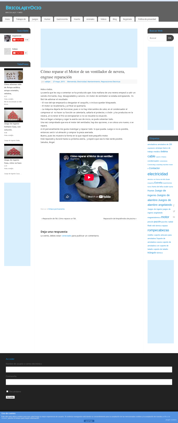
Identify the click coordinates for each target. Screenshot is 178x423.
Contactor (154, 168)
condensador (153, 161)
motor (165, 217)
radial (170, 222)
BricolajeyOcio (23, 7)
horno (149, 187)
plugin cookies (171, 420)
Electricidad (82, 81)
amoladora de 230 (165, 144)
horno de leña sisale (160, 187)
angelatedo (151, 148)
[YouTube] (174, 217)
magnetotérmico (154, 218)
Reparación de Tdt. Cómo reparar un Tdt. (59, 218)
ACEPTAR (89, 421)
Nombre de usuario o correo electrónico (24, 364)
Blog (115, 19)
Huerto (77, 19)
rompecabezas (158, 230)
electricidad (158, 174)
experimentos (167, 183)
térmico (160, 253)
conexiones (163, 161)
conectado (66, 235)
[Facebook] (174, 205)
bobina (164, 151)
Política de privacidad (147, 19)
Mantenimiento (93, 81)
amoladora (152, 144)
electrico (150, 179)
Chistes (163, 157)
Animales (90, 19)
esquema (151, 183)
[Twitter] (174, 211)
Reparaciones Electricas (110, 81)
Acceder (10, 397)
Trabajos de (21, 19)
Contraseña (11, 376)
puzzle (157, 221)
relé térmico (157, 226)
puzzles (164, 222)
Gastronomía (62, 19)
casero (158, 157)
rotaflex (151, 235)
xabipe (47, 81)
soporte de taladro (161, 249)
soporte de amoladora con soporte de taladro (159, 245)
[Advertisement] (89, 48)
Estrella (158, 182)
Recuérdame (15, 391)
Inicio (7, 19)
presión (150, 222)
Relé (150, 225)
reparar (165, 226)
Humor (47, 19)
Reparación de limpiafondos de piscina (119, 218)
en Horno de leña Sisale (162, 179)
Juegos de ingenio (155, 209)
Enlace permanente (57, 209)
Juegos (35, 19)
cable (151, 156)
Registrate (127, 19)
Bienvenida (71, 81)
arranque (158, 148)
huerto (171, 187)
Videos (103, 19)
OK (169, 38)
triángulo (152, 252)
